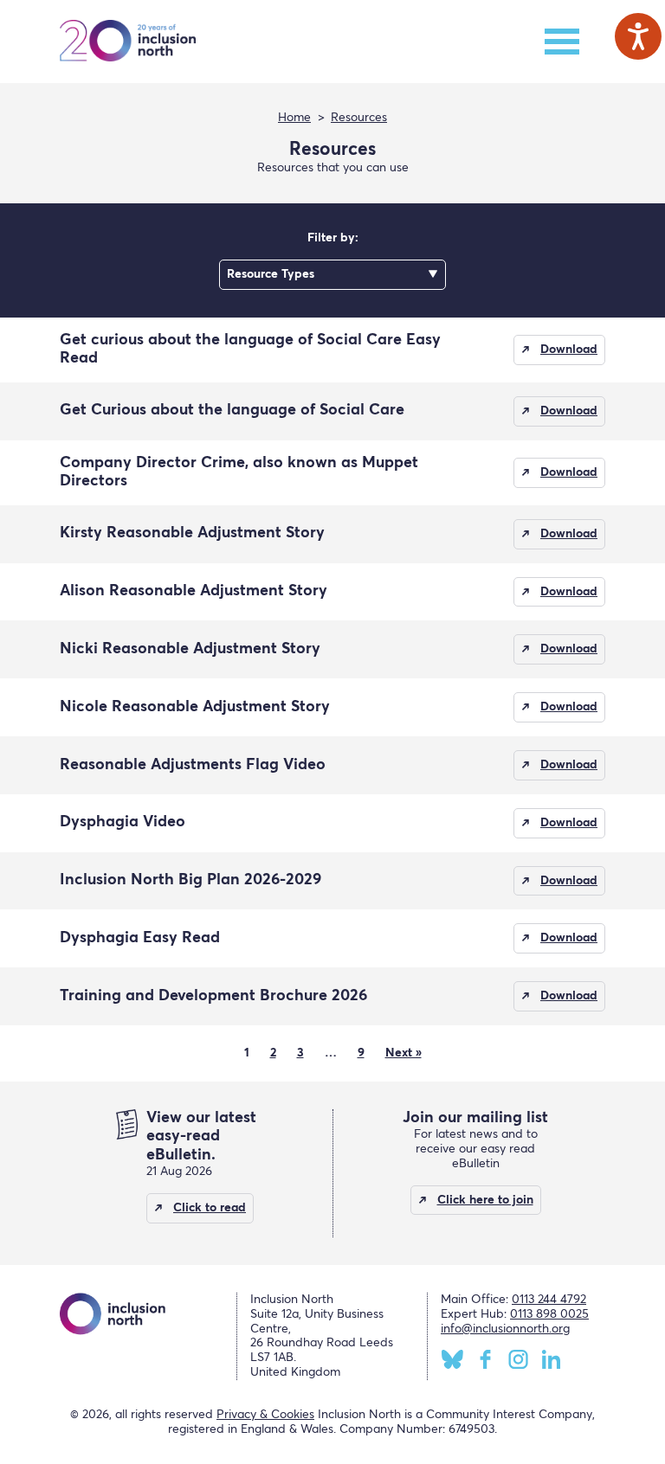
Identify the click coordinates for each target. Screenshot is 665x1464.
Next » (403, 1053)
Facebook (485, 1359)
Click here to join (485, 1200)
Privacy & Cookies (265, 1415)
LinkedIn (551, 1359)
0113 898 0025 (549, 1314)
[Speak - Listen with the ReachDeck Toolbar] (638, 36)
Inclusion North (128, 41)
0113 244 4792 (549, 1300)
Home (294, 118)
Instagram (518, 1359)
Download (568, 350)
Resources (359, 118)
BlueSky (452, 1359)
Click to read (209, 1208)
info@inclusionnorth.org (505, 1329)
